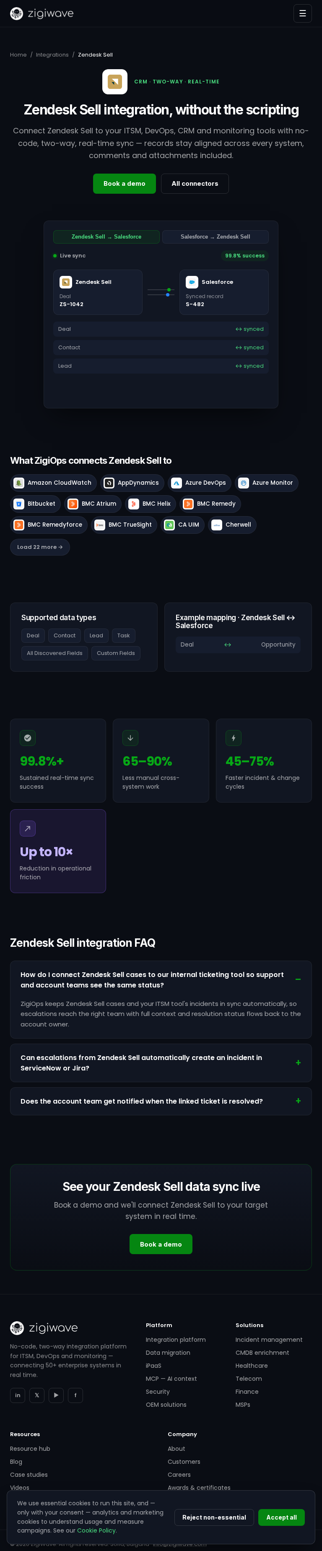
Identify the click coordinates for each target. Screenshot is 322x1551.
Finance (247, 1391)
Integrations (52, 55)
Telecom (249, 1378)
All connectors (194, 183)
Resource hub (30, 1448)
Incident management (269, 1339)
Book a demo (124, 183)
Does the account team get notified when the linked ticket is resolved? (142, 1101)
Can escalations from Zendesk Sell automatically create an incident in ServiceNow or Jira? (141, 1063)
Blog (16, 1461)
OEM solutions (166, 1404)
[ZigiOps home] (41, 13)
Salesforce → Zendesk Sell (215, 237)
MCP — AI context (171, 1378)
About (176, 1448)
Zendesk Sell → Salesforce (106, 237)
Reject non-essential (214, 1517)
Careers (179, 1474)
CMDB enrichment (262, 1352)
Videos (19, 1487)
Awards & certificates (199, 1487)
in (18, 1395)
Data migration (168, 1352)
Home (18, 55)
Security (158, 1391)
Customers (184, 1461)
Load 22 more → (40, 547)
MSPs (243, 1404)
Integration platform (176, 1339)
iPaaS (153, 1365)
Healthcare (252, 1365)
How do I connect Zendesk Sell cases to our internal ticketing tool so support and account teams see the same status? (152, 980)
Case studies (29, 1474)
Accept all (281, 1517)
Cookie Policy (96, 1530)
